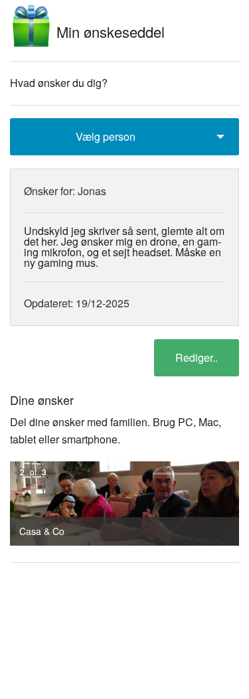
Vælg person (105, 136)
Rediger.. (196, 357)
